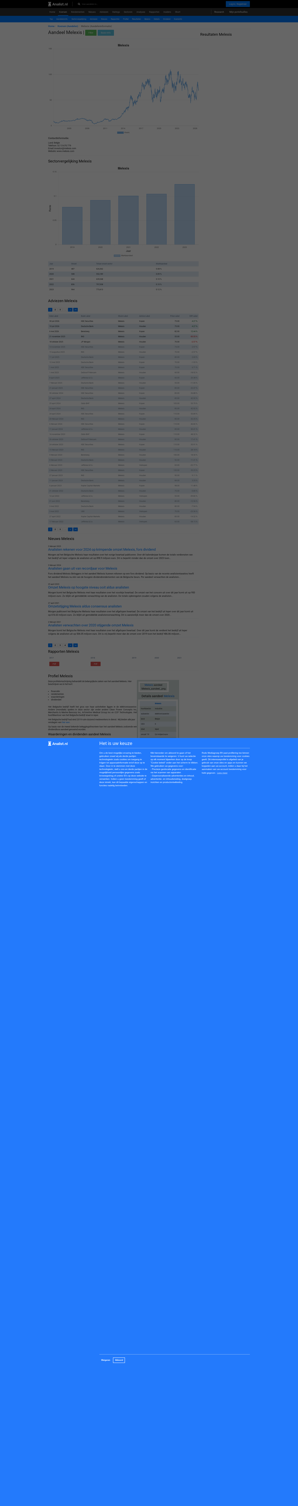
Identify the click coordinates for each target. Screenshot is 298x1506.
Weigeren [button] (105, 1360)
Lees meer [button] (222, 773)
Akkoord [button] (119, 1360)
